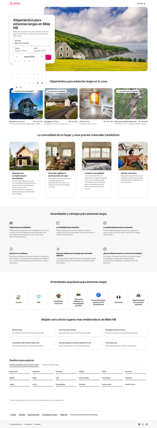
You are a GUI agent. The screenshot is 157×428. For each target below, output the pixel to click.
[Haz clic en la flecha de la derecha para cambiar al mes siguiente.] (41, 56)
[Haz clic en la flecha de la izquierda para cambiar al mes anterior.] (16, 56)
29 (42, 83)
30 (16, 87)
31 (20, 87)
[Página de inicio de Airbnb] (15, 3)
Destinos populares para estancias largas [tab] (24, 365)
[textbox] (22, 50)
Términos (37, 424)
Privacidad (28, 424)
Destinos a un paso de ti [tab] (50, 365)
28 (38, 83)
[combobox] (32, 43)
